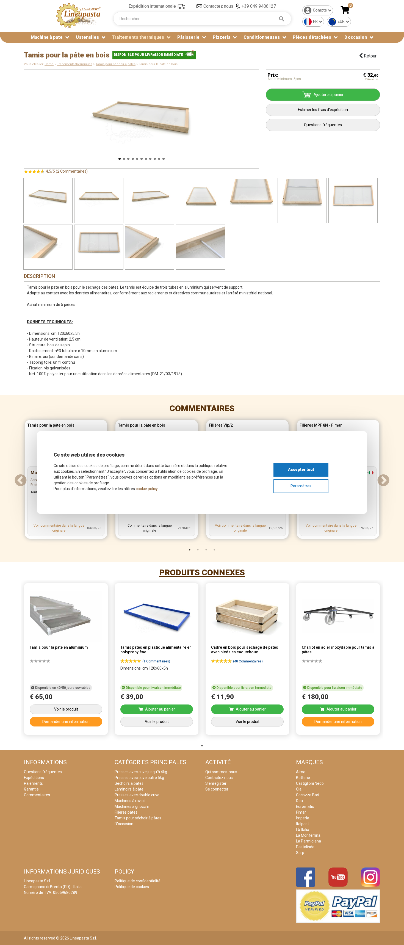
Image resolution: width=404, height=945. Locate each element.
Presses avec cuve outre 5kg (139, 777)
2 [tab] (198, 549)
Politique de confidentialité (138, 881)
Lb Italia (302, 829)
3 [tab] (206, 549)
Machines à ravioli (130, 800)
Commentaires (202, 408)
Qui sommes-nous (221, 772)
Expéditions (34, 777)
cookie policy (146, 489)
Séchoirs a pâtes (129, 783)
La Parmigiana (308, 841)
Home (49, 64)
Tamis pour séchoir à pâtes (115, 64)
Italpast (302, 824)
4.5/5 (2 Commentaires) (67, 171)
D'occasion (355, 37)
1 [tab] (189, 549)
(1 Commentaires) (156, 661)
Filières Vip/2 (221, 425)
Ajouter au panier (329, 94)
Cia (298, 789)
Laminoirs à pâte (129, 789)
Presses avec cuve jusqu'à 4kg (141, 772)
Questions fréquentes (323, 125)
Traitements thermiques (74, 64)
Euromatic (305, 806)
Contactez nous (218, 6)
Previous (17, 116)
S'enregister (215, 783)
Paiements (33, 783)
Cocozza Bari (307, 795)
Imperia (302, 818)
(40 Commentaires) (248, 661)
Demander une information (66, 721)
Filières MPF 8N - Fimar (321, 425)
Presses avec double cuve (137, 795)
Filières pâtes (126, 812)
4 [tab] (214, 549)
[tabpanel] (66, 661)
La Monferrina (308, 835)
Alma (300, 772)
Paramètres (300, 486)
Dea (299, 800)
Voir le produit (66, 709)
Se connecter (216, 789)
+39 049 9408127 (259, 6)
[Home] (78, 15)
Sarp (300, 852)
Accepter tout (301, 469)
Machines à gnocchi (132, 806)
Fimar (301, 812)
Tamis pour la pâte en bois (50, 425)
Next (266, 116)
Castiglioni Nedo (310, 783)
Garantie (31, 789)
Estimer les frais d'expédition (323, 109)
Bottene (303, 777)
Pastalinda (305, 847)
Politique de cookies (132, 887)
